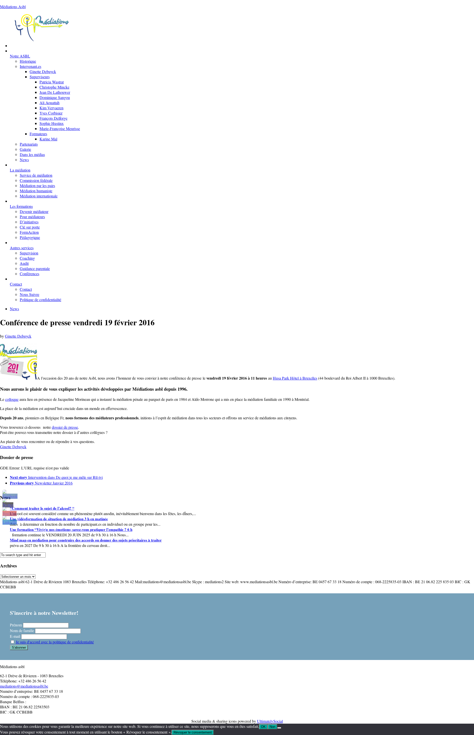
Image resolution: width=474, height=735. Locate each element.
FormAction (29, 232)
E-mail (15, 636)
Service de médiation (36, 175)
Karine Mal (48, 138)
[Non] (279, 728)
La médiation (20, 170)
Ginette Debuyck (43, 71)
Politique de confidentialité (40, 299)
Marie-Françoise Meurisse (60, 128)
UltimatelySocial (270, 721)
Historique (28, 61)
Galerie (25, 149)
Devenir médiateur (34, 211)
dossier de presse (65, 427)
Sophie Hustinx (52, 123)
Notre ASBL (20, 55)
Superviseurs (40, 76)
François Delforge (53, 118)
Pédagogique (30, 237)
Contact (16, 284)
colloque (12, 399)
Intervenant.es (30, 66)
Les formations (21, 206)
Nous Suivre (29, 294)
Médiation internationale (39, 195)
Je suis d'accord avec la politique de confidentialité (55, 641)
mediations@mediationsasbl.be (24, 686)
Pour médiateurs (32, 216)
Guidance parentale (35, 268)
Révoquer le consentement (193, 732)
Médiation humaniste (36, 190)
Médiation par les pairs (37, 185)
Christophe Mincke (54, 87)
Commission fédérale (36, 180)
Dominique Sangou (55, 97)
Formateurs (38, 133)
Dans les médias (32, 154)
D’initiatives (29, 221)
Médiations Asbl (13, 6)
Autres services (22, 247)
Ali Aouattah (49, 102)
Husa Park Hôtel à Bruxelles (295, 378)
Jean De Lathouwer (55, 92)
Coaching (27, 258)
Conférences (29, 273)
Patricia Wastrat (52, 81)
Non (272, 727)
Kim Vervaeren (51, 107)
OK (263, 727)
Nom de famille (22, 630)
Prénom (16, 624)
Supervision (29, 252)
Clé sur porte (30, 227)
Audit (24, 263)
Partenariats (29, 144)
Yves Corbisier (51, 113)
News (24, 159)
